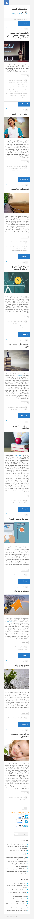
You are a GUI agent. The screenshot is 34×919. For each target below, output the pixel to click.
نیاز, (19, 409)
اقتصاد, (18, 500)
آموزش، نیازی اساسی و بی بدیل (18, 345)
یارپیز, (20, 649)
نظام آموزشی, (11, 95)
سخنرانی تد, (23, 91)
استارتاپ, (21, 82)
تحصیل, (8, 166)
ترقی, (20, 168)
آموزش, (23, 29)
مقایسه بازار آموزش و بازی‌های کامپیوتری (20, 268)
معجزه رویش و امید (21, 665)
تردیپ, (22, 168)
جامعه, (8, 87)
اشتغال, (17, 82)
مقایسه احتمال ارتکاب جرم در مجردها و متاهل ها (17, 869)
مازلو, (21, 409)
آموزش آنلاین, (16, 80)
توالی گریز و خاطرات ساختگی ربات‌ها (19, 864)
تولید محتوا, (12, 87)
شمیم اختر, (19, 171)
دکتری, (11, 248)
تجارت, (23, 326)
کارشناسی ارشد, (17, 250)
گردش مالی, (25, 328)
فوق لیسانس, (24, 250)
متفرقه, (23, 340)
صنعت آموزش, (14, 326)
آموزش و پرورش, (24, 244)
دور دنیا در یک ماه (21, 591)
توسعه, (17, 168)
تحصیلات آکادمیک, (12, 82)
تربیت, (12, 797)
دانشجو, (25, 248)
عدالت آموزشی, (18, 91)
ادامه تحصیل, (18, 244)
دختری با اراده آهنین (20, 114)
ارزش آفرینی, (13, 718)
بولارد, (26, 326)
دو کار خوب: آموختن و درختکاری (20, 735)
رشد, (26, 91)
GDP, (23, 500)
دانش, (26, 89)
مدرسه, (18, 173)
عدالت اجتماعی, (24, 173)
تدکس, (15, 85)
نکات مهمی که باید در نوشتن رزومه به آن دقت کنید (17, 844)
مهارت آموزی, (16, 95)
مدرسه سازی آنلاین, (9, 93)
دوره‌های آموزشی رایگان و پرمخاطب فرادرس (18, 851)
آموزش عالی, (25, 82)
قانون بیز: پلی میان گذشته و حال (12, 910)
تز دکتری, (8, 246)
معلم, (15, 173)
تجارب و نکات (19, 29)
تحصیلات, (25, 168)
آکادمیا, (23, 242)
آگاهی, (23, 407)
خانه (26, 19)
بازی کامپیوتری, (24, 323)
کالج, (20, 173)
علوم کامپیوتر (14, 575)
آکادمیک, (20, 242)
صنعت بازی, (9, 326)
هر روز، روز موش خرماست (17, 883)
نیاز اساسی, (16, 409)
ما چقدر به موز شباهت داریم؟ (17, 908)
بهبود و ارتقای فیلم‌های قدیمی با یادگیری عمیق (17, 861)
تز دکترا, (11, 246)
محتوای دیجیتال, (17, 93)
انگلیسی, (14, 647)
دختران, (26, 171)
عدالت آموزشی (8, 718)
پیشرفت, (17, 407)
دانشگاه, (23, 89)
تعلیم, (10, 797)
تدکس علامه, (17, 87)
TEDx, (23, 80)
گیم (22, 328)
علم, (14, 91)
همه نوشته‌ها (22, 19)
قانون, (21, 250)
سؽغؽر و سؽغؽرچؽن (20, 901)
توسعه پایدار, (10, 407)
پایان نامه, (14, 244)
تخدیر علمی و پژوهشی (20, 189)
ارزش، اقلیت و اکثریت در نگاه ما (17, 890)
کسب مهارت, (25, 93)
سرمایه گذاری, (19, 326)
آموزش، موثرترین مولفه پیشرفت (19, 427)
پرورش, (20, 797)
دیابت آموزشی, (10, 89)
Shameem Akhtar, (20, 166)
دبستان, (11, 168)
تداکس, (18, 85)
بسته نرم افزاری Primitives (21, 866)
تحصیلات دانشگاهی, (23, 85)
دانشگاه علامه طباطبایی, (17, 89)
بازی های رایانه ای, (17, 323)
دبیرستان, (7, 168)
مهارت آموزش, (22, 95)
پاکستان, (11, 166)
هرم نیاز (12, 409)
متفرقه (24, 661)
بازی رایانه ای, (9, 321)
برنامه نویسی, (19, 575)
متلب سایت (9, 622)
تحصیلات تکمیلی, (16, 246)
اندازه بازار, (14, 321)
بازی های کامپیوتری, (10, 323)
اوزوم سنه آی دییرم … (17, 896)
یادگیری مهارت (24, 97)
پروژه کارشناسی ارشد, (23, 246)
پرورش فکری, (16, 797)
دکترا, (20, 248)
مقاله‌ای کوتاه (18, 455)
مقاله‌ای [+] (19, 375)
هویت (13, 173)
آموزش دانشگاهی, (10, 80)
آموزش (23, 110)
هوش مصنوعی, (22, 587)
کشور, (21, 93)
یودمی (18, 649)
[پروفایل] (6, 2)
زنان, (21, 171)
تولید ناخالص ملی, (19, 503)
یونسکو (14, 503)
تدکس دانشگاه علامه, (23, 87)
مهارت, (26, 95)
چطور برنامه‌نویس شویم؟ (19, 519)
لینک (10, 143)
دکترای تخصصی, (16, 248)
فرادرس (8, 623)
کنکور (13, 250)
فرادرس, (11, 91)
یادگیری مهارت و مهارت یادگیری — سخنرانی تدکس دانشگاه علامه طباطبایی (18, 36)
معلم (21, 799)
